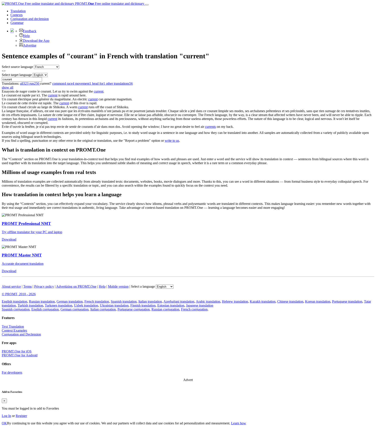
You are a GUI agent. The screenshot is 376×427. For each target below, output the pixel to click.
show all (7, 87)
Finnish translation (143, 305)
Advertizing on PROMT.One (76, 286)
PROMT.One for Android (19, 355)
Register (21, 416)
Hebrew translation (235, 301)
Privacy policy (44, 286)
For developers (12, 372)
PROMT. (109, 3)
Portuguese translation (347, 301)
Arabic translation (208, 301)
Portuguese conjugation (134, 309)
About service (11, 286)
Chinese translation (290, 301)
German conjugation (74, 309)
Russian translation (42, 301)
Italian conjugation (103, 309)
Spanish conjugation (16, 309)
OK (4, 423)
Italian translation (150, 301)
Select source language (17, 67)
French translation (96, 301)
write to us (172, 140)
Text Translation (13, 326)
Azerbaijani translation (178, 301)
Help (26, 36)
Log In (6, 416)
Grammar (17, 23)
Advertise (29, 45)
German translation (70, 301)
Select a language (143, 286)
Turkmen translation (58, 305)
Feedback (29, 31)
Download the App (36, 40)
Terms (27, 286)
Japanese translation (199, 305)
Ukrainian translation (114, 305)
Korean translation (317, 301)
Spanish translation (124, 301)
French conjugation (194, 309)
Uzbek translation (86, 305)
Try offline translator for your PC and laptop (32, 232)
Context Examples (14, 330)
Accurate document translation (23, 263)
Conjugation (29, 19)
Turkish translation (30, 305)
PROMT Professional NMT (26, 223)
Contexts (16, 15)
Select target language (17, 75)
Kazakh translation (262, 301)
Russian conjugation (165, 309)
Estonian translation (170, 305)
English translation (14, 301)
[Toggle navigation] (147, 4)
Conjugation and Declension (21, 334)
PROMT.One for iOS (17, 351)
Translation (18, 11)
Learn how (238, 423)
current (98, 91)
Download (9, 239)
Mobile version (118, 286)
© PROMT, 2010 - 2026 (19, 294)
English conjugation (45, 309)
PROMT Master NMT (22, 255)
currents (210, 126)
